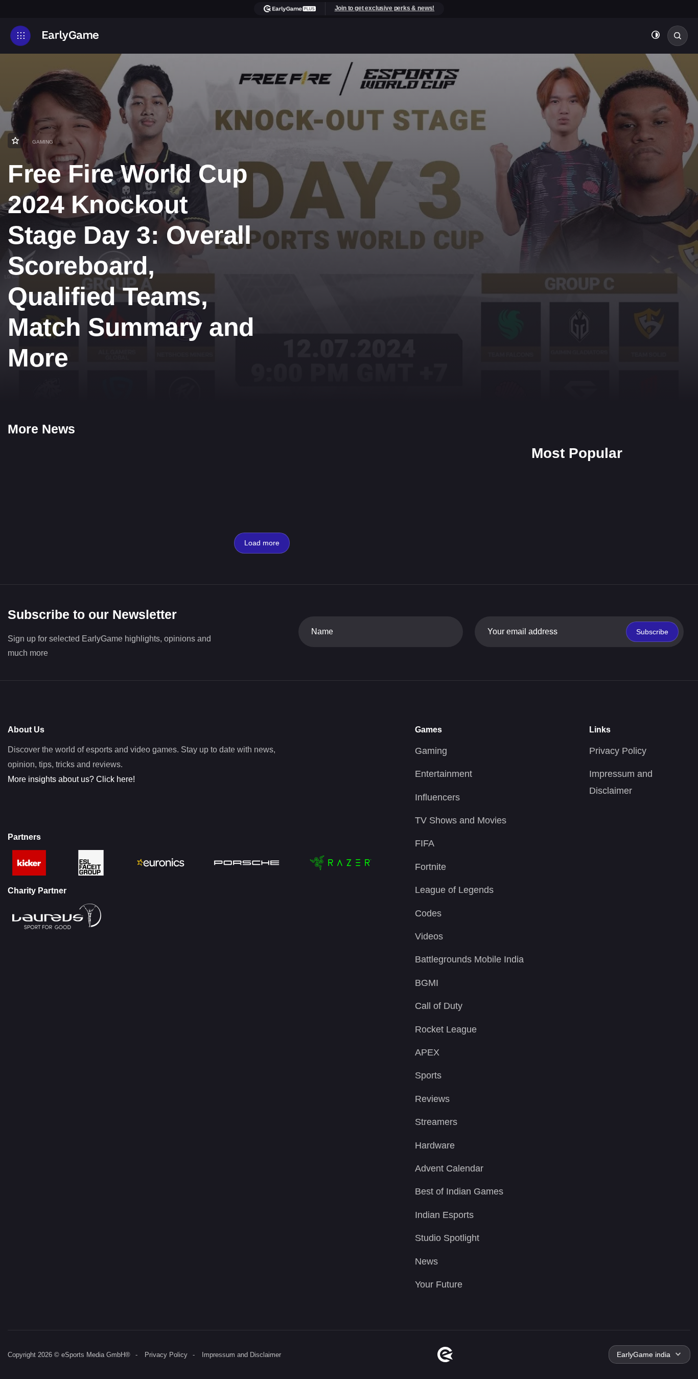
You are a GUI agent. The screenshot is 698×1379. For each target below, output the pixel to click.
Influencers (437, 797)
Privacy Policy (617, 751)
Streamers (436, 1122)
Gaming (431, 751)
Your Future (438, 1284)
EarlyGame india (643, 1354)
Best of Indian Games (459, 1191)
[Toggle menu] (20, 36)
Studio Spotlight (447, 1238)
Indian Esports (444, 1215)
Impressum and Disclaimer (241, 1355)
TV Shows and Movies (460, 820)
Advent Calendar (449, 1168)
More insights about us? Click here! (71, 779)
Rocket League (446, 1029)
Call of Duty (438, 1006)
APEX (427, 1052)
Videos (429, 936)
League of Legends (454, 890)
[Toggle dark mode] (656, 36)
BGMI (426, 983)
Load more (262, 543)
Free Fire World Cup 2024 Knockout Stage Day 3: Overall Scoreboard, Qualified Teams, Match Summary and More (131, 265)
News (426, 1261)
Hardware (435, 1145)
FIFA (424, 843)
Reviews (432, 1099)
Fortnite (430, 867)
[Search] (677, 36)
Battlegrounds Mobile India (469, 959)
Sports (428, 1075)
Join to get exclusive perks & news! (385, 8)
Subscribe (652, 632)
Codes (428, 913)
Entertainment (443, 774)
